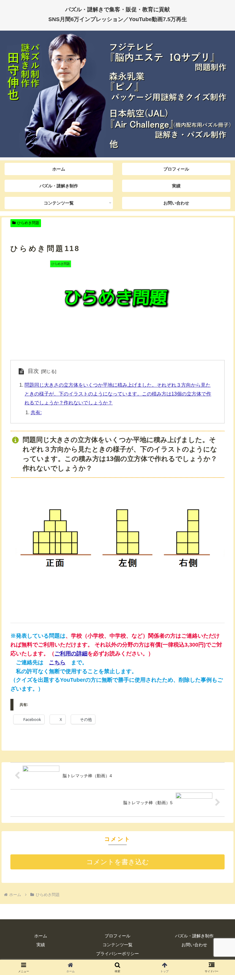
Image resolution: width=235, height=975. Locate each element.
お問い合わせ (194, 944)
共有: (36, 412)
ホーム (40, 935)
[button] (217, 842)
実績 (40, 944)
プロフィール (117, 935)
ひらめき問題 (28, 223)
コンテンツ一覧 (117, 944)
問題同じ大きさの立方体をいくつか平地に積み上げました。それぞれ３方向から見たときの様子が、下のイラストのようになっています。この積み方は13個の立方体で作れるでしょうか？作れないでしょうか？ (117, 393)
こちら (57, 662)
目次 (33, 371)
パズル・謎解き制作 (194, 935)
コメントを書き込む (117, 862)
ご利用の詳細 (71, 654)
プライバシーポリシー (117, 953)
